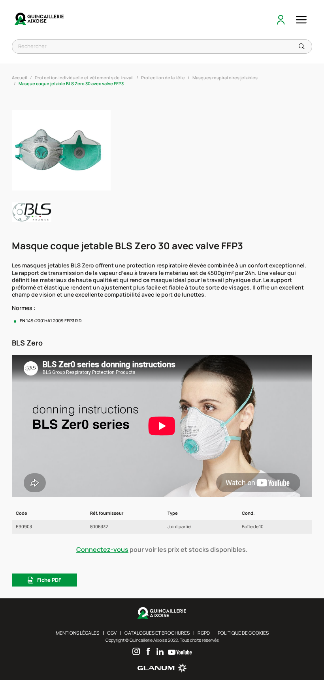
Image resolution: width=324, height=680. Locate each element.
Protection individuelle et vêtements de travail (84, 77)
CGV (112, 633)
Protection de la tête (163, 77)
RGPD (204, 633)
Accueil (19, 77)
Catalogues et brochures (157, 633)
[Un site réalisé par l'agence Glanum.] (162, 671)
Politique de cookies (243, 633)
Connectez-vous (102, 549)
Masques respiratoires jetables (225, 77)
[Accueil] (39, 20)
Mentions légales (77, 633)
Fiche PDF (49, 579)
